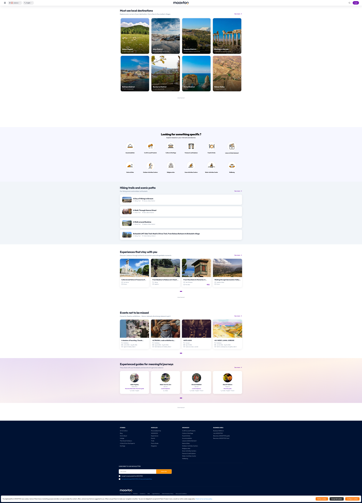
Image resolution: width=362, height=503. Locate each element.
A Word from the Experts (127, 443)
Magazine (154, 446)
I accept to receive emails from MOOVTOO (132, 476)
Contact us (142, 493)
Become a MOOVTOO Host (221, 438)
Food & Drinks (186, 436)
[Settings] (349, 3)
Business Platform (218, 431)
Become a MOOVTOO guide (221, 436)
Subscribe (164, 471)
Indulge (122, 438)
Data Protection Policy (167, 493)
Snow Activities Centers (189, 451)
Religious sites (186, 448)
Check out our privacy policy (204, 499)
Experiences (154, 436)
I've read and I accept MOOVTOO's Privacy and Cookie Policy (136, 479)
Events (153, 438)
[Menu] (5, 3)
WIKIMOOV (154, 433)
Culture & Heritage (187, 433)
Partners (135, 493)
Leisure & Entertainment (189, 441)
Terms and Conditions (181, 493)
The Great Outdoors (126, 441)
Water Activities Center (189, 456)
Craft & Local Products (188, 431)
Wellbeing (185, 458)
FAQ (149, 493)
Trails (152, 441)
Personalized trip (156, 431)
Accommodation (187, 438)
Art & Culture (124, 431)
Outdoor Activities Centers (190, 446)
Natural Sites (186, 443)
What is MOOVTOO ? (125, 493)
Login (355, 3)
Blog (121, 433)
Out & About (123, 436)
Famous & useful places (189, 453)
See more (237, 14)
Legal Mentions (156, 493)
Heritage (122, 446)
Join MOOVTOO (218, 433)
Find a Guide (154, 443)
